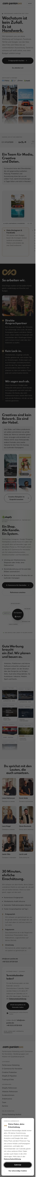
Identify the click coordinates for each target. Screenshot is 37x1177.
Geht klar (17, 1165)
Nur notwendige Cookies (18, 1171)
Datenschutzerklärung (12, 1159)
